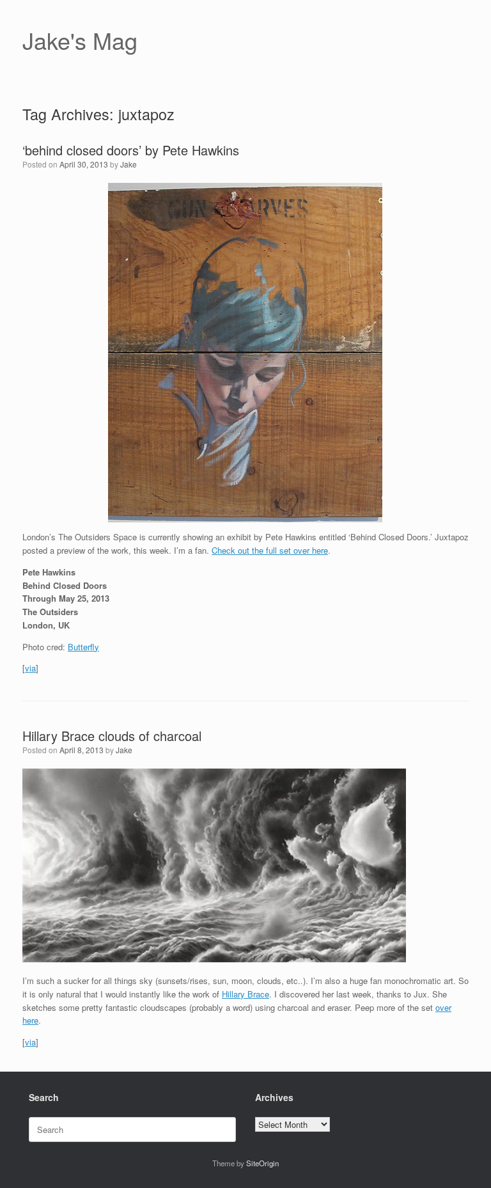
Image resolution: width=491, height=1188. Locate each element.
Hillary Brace (245, 994)
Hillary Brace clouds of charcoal (111, 735)
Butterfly (83, 647)
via (30, 668)
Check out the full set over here (270, 550)
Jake (128, 164)
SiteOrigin (262, 1163)
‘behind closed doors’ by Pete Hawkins (130, 150)
